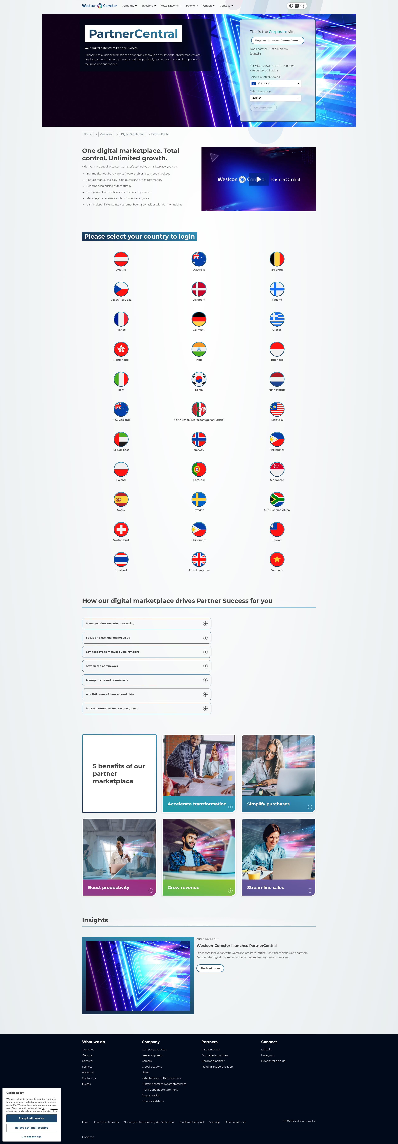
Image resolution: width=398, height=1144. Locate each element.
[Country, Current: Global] (297, 6)
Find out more (210, 968)
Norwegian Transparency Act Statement (149, 1122)
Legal (85, 1122)
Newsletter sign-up (273, 1060)
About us (87, 1072)
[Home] (99, 5)
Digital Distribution (132, 134)
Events (86, 1083)
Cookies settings (32, 1136)
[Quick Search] (302, 6)
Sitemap (214, 1122)
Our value (88, 1049)
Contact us (89, 1078)
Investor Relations (153, 1101)
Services (87, 1066)
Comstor (87, 1060)
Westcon (87, 1055)
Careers (147, 1060)
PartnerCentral (210, 1049)
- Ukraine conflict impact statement (164, 1083)
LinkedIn (266, 1049)
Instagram (267, 1055)
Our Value (106, 134)
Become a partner (213, 1060)
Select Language (260, 91)
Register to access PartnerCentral (277, 40)
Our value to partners (214, 1055)
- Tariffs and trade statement (160, 1089)
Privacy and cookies (106, 1122)
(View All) (274, 76)
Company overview (154, 1049)
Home (88, 134)
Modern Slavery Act (192, 1122)
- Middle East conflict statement (162, 1078)
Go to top (88, 1137)
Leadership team (152, 1055)
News (145, 1072)
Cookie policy (50, 1111)
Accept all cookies (31, 1118)
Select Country (265, 76)
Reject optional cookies (31, 1127)
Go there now (263, 107)
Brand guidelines (235, 1122)
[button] (291, 6)
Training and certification (217, 1066)
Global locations (152, 1066)
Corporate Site (151, 1095)
